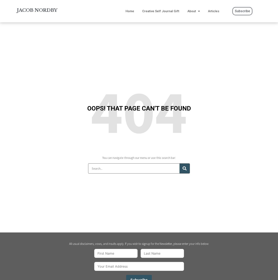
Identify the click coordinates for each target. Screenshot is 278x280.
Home (130, 11)
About (191, 11)
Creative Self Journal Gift (160, 11)
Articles (213, 11)
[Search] (184, 168)
